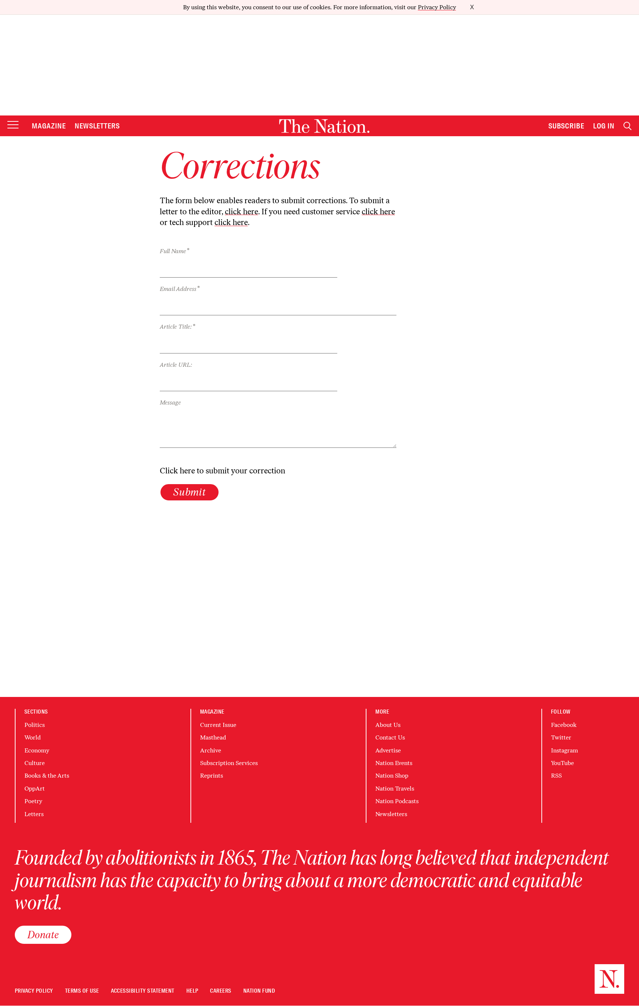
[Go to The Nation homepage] (324, 126)
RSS (556, 775)
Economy (36, 750)
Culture (34, 763)
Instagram (564, 750)
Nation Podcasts (397, 801)
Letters (34, 814)
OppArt (34, 788)
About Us (387, 724)
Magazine (49, 126)
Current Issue (218, 724)
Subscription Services (229, 763)
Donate (43, 934)
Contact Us (390, 737)
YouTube (562, 763)
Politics (34, 724)
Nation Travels (394, 788)
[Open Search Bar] (627, 126)
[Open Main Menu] (12, 125)
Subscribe (566, 126)
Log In (604, 126)
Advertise (388, 750)
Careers (220, 991)
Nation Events (393, 763)
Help (192, 991)
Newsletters (97, 126)
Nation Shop (391, 775)
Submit (189, 492)
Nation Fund (259, 991)
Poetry (33, 801)
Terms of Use (82, 991)
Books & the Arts (46, 775)
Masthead (213, 737)
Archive (210, 750)
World (32, 737)
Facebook (564, 724)
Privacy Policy (437, 7)
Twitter (561, 737)
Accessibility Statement (143, 991)
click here (241, 211)
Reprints (211, 775)
